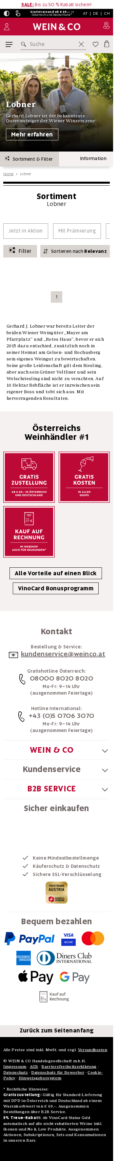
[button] (6, 13)
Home (8, 174)
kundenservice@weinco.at (63, 654)
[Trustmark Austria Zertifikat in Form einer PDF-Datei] (57, 892)
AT (85, 13)
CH (107, 13)
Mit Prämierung (77, 231)
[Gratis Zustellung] (29, 477)
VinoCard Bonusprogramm (55, 588)
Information (93, 158)
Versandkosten (93, 1050)
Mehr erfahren (32, 134)
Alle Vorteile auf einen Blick (55, 573)
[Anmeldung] (6, 26)
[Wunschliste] (95, 44)
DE (96, 13)
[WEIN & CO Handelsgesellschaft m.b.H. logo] (56, 26)
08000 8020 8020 (61, 678)
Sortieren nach (79, 251)
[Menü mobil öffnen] (9, 44)
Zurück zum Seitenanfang (57, 1030)
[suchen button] (25, 44)
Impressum (15, 1066)
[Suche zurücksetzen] (81, 44)
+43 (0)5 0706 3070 (61, 715)
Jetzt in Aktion (26, 231)
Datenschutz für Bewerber (57, 1072)
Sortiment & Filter (31, 159)
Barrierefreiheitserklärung (68, 1066)
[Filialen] (106, 26)
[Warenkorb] (106, 43)
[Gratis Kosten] (84, 477)
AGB (34, 1066)
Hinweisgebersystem (40, 1078)
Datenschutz (15, 1072)
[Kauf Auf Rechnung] (29, 532)
